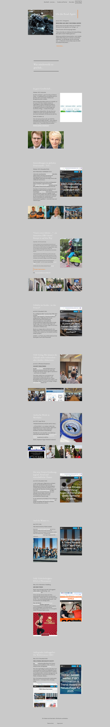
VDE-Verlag (40, 368)
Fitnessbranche (37, 592)
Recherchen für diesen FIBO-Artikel (45, 500)
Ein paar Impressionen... (40, 269)
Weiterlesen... (59, 46)
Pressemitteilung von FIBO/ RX (42, 272)
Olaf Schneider (37, 382)
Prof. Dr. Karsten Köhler (44, 490)
